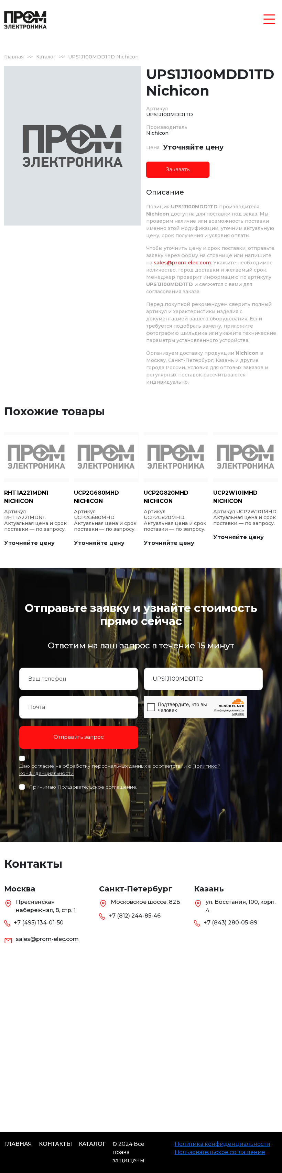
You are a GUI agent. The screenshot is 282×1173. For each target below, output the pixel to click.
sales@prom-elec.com (182, 263)
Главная (14, 57)
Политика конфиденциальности (222, 1144)
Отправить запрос (79, 737)
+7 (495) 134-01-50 (39, 922)
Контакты (55, 1144)
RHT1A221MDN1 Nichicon (26, 497)
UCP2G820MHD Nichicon (166, 497)
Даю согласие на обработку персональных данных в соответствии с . (119, 769)
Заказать (177, 169)
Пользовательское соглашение (96, 787)
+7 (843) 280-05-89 (230, 922)
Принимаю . (83, 787)
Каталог (46, 57)
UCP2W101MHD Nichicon (235, 497)
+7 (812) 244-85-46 (135, 915)
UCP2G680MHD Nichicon (96, 497)
